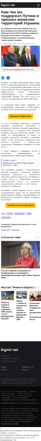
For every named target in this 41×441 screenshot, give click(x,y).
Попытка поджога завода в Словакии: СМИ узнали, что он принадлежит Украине (7, 310)
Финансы (25, 369)
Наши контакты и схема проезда (13, 391)
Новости (4, 369)
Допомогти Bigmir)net (20, 116)
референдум (19, 214)
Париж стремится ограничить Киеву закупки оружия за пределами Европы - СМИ (21, 310)
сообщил (33, 96)
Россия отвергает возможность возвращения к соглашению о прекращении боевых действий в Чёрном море (20, 274)
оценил (30, 190)
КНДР (29, 214)
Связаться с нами (8, 393)
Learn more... (31, 437)
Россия (9, 214)
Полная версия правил (10, 424)
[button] (35, 237)
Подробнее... (12, 433)
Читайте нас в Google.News (20, 205)
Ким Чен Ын (6, 218)
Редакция (32, 391)
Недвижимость (27, 367)
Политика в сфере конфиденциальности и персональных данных (19, 399)
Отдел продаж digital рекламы (27, 403)
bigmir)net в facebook (10, 230)
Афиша (3, 367)
